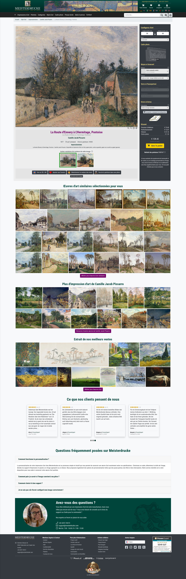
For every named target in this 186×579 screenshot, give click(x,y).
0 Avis (80, 176)
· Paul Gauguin (101, 545)
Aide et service (80, 15)
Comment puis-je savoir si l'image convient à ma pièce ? (38, 476)
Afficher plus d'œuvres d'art (93, 389)
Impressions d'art (23, 15)
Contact (89, 15)
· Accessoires (73, 552)
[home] (15, 15)
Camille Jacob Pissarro (46, 19)
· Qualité (72, 547)
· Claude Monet (102, 542)
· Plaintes (45, 552)
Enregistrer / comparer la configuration (155, 112)
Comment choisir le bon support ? (30, 483)
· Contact (45, 540)
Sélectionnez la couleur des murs (81, 172)
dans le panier (156, 146)
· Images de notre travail (76, 549)
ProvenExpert (36, 432)
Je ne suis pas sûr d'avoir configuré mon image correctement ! (40, 490)
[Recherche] (162, 15)
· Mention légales (47, 542)
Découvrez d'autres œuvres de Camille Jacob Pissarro (93, 331)
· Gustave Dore (101, 552)
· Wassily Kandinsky (103, 547)
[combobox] (155, 39)
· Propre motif (73, 540)
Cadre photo (59, 15)
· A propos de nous (47, 554)
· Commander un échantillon (77, 554)
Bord (142, 37)
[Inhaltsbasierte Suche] (166, 15)
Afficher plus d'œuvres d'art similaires (93, 276)
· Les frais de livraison (76, 545)
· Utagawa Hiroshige (103, 549)
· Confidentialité (47, 547)
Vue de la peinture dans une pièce (108, 172)
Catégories (41, 15)
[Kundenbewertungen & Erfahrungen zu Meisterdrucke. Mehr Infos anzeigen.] (162, 544)
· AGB (44, 545)
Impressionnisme (33, 19)
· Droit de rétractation (48, 549)
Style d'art (50, 15)
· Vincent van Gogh (103, 540)
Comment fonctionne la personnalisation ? (33, 459)
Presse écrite (69, 15)
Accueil (17, 19)
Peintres (33, 15)
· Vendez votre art (74, 542)
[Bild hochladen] (170, 15)
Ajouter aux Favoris (58, 172)
